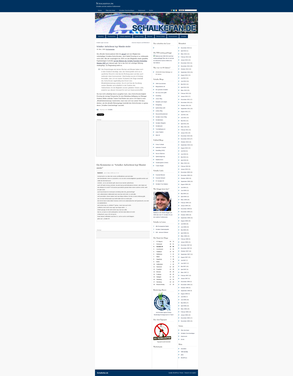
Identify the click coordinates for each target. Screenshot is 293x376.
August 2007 (184, 257)
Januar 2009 (184, 205)
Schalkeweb (159, 126)
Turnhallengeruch (160, 129)
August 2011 (184, 111)
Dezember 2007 (185, 245)
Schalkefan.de (104, 3)
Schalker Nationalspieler (162, 229)
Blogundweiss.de (160, 86)
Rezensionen (173, 36)
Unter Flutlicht (159, 132)
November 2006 (185, 284)
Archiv (151, 10)
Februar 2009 (184, 202)
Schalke (183, 36)
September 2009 (185, 181)
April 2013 (183, 51)
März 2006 (184, 309)
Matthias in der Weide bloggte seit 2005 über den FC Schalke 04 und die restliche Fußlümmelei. (162, 215)
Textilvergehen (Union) (162, 162)
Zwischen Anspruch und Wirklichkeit (140, 42)
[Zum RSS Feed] (176, 10)
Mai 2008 (183, 230)
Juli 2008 (183, 224)
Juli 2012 (183, 78)
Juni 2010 (183, 154)
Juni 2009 (183, 190)
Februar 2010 (184, 166)
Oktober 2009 (185, 178)
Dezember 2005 (185, 318)
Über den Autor (110, 10)
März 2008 (184, 236)
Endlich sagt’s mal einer (102, 42)
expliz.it (194, 372)
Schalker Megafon (161, 123)
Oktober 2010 (185, 142)
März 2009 (184, 199)
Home (100, 10)
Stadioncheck (159, 159)
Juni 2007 (183, 263)
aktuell (124, 54)
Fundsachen (111, 36)
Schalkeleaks (159, 120)
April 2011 (183, 123)
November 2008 (185, 211)
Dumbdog (158, 95)
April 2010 (183, 160)
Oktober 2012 (185, 69)
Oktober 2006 (185, 287)
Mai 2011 (183, 120)
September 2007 (185, 254)
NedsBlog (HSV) (160, 150)
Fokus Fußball (160, 144)
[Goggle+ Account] (172, 10)
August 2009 (184, 184)
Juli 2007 (183, 260)
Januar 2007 (184, 278)
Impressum (141, 10)
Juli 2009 (183, 187)
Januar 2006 (184, 315)
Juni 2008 (183, 227)
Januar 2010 (184, 169)
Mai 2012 (183, 84)
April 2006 (183, 305)
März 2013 (184, 54)
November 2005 (185, 321)
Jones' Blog (159, 98)
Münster (149, 36)
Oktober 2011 (184, 105)
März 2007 (184, 272)
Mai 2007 (183, 266)
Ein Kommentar (110, 49)
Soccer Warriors (160, 153)
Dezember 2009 (185, 172)
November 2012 (185, 66)
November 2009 (185, 175)
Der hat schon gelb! (161, 92)
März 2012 (184, 90)
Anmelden (183, 348)
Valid (184, 351)
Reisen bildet (160, 36)
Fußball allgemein (125, 36)
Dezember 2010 (185, 136)
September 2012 (185, 72)
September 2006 (185, 290)
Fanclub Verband (160, 178)
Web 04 (158, 135)
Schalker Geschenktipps (126, 10)
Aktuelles (101, 36)
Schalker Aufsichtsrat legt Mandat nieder (114, 46)
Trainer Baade (160, 165)
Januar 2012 (184, 96)
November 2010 (185, 139)
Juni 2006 (183, 299)
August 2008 (184, 221)
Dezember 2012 (185, 63)
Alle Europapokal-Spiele (162, 226)
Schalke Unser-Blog (161, 117)
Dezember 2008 (185, 208)
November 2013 (185, 48)
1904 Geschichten (161, 83)
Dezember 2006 (185, 281)
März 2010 (184, 163)
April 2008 (183, 233)
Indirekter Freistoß (161, 147)
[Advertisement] (122, 139)
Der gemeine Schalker (162, 89)
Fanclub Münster (160, 175)
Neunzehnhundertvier (162, 114)
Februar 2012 (184, 93)
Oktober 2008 (185, 214)
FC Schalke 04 (160, 181)
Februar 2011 (184, 129)
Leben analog (139, 36)
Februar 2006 (184, 312)
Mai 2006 (183, 302)
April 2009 (183, 196)
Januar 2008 (184, 242)
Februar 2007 (184, 275)
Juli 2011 (183, 114)
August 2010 (184, 148)
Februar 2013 (184, 57)
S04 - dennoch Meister (162, 232)
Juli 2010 (183, 151)
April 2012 (183, 87)
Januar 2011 (184, 133)
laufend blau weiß (160, 108)
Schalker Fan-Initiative (162, 184)
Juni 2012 (183, 81)
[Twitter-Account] (174, 10)
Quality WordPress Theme (176, 372)
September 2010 (185, 145)
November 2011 (185, 102)
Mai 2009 (183, 193)
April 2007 (183, 269)
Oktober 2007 (185, 251)
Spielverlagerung (160, 156)
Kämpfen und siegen (161, 101)
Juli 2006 (183, 296)
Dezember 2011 (185, 99)
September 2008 (185, 217)
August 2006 (184, 293)
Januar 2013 (184, 60)
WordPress (184, 357)
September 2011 (185, 108)
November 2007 (185, 248)
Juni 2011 (183, 117)
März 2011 (184, 126)
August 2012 (184, 75)
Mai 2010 (183, 157)
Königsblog (159, 104)
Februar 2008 (184, 239)
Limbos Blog (159, 111)
